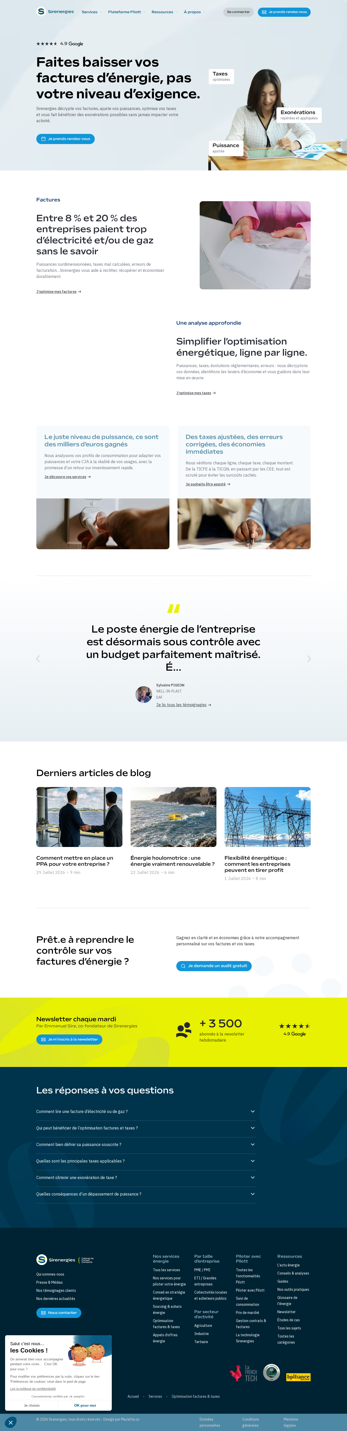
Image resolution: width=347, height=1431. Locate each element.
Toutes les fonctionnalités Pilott (248, 1276)
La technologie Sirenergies (248, 1338)
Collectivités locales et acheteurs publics (210, 1295)
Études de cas (288, 1320)
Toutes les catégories (286, 1339)
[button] (92, 12)
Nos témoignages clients (56, 1290)
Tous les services (166, 1270)
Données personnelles (210, 1422)
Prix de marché (247, 1312)
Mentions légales (291, 1422)
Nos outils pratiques (293, 1289)
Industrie (201, 1333)
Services (155, 1396)
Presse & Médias (49, 1282)
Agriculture (203, 1325)
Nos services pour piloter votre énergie (169, 1281)
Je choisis (32, 1405)
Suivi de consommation (247, 1301)
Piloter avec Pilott (250, 1290)
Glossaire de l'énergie (287, 1300)
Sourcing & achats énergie (167, 1309)
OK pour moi (85, 1405)
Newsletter (286, 1312)
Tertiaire (201, 1342)
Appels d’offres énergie (165, 1338)
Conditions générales (250, 1422)
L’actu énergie (288, 1265)
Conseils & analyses (293, 1273)
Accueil (133, 1396)
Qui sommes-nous (50, 1274)
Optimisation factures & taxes (166, 1323)
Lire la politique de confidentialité (33, 1389)
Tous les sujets (289, 1328)
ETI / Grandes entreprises (205, 1281)
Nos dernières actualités (55, 1298)
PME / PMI (202, 1270)
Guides (282, 1281)
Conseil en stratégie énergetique (169, 1295)
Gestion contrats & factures (251, 1323)
